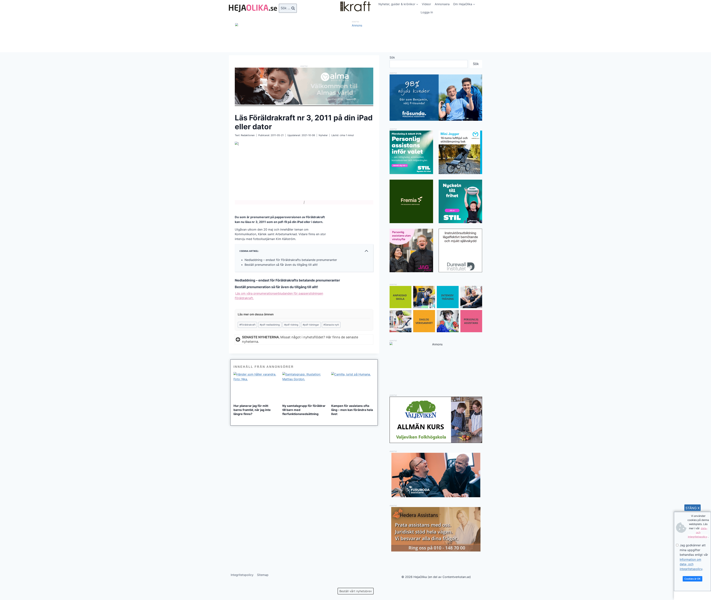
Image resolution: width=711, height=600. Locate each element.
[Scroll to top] (9, 585)
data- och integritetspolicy (697, 532)
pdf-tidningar (311, 324)
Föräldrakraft (247, 324)
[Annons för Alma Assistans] (304, 86)
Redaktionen (248, 135)
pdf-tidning (291, 324)
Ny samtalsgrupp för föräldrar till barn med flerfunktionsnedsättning (304, 410)
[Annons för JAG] (411, 271)
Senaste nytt (331, 324)
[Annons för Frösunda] (436, 119)
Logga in (427, 12)
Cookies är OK (692, 578)
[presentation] (255, 386)
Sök (392, 57)
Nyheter (323, 135)
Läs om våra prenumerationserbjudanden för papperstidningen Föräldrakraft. (279, 295)
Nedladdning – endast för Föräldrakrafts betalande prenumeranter (291, 260)
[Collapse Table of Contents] (366, 251)
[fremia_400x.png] (411, 201)
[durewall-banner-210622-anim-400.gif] (460, 250)
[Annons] (355, 25)
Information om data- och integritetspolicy (691, 564)
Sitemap (262, 575)
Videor (426, 4)
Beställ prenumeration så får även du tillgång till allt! (281, 264)
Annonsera (442, 4)
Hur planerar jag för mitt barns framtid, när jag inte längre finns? (252, 410)
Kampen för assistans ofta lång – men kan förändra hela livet (352, 410)
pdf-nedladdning (270, 324)
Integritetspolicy (242, 575)
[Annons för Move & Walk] (436, 331)
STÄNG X (692, 508)
